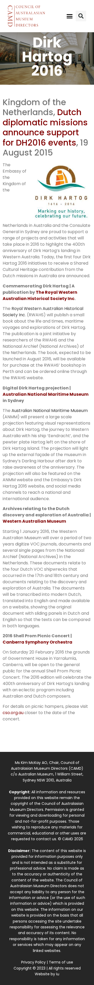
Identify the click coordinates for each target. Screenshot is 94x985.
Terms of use (61, 962)
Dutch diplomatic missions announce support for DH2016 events (45, 127)
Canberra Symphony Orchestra (37, 642)
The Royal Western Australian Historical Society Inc (40, 295)
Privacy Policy (33, 962)
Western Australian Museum (34, 521)
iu (57, 974)
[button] (70, 16)
